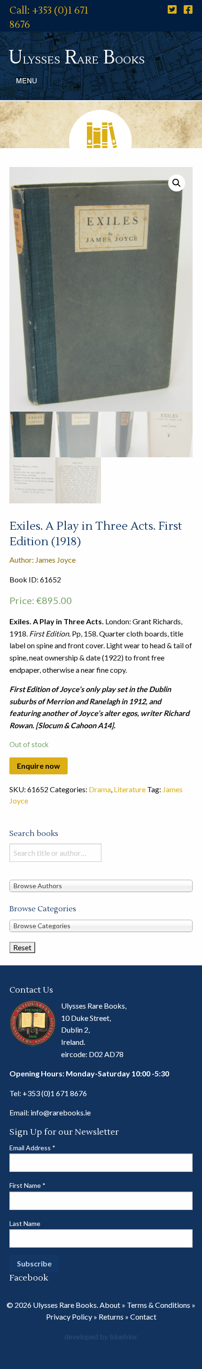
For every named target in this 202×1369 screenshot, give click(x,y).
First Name (27, 1185)
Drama (100, 789)
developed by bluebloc (101, 1336)
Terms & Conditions (158, 1304)
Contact (143, 1316)
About (110, 1304)
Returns (111, 1316)
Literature (130, 789)
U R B (76, 58)
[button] (176, 183)
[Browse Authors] (101, 885)
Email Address (32, 1148)
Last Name (24, 1223)
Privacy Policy (69, 1316)
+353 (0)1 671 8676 (55, 1093)
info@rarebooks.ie (61, 1112)
